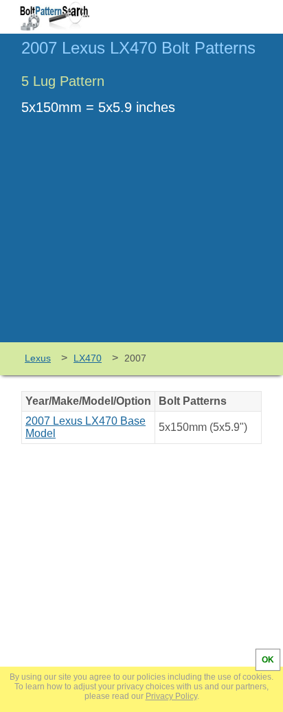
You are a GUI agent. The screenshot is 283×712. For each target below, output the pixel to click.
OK (268, 660)
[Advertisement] (141, 239)
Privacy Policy (171, 696)
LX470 (87, 358)
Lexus (38, 358)
